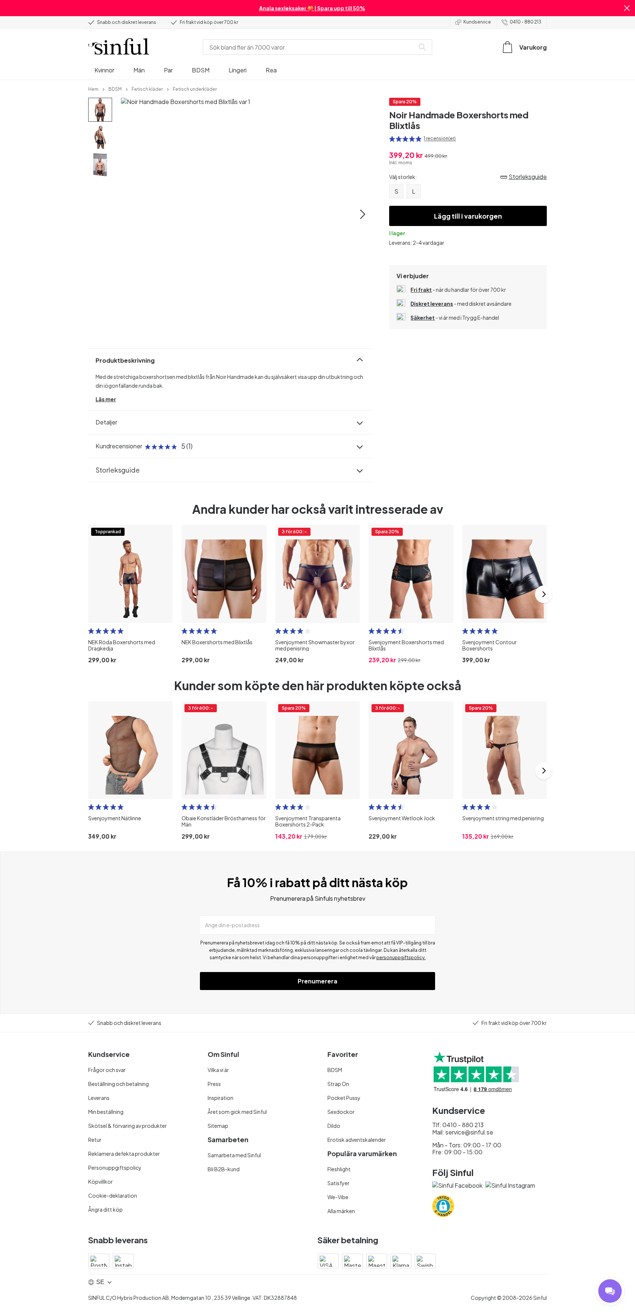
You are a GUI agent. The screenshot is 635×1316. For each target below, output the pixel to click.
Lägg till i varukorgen (468, 216)
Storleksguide (118, 470)
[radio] (392, 139)
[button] (627, 8)
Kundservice (477, 22)
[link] (93, 88)
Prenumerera (317, 981)
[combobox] (310, 47)
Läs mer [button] (106, 399)
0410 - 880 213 (525, 22)
